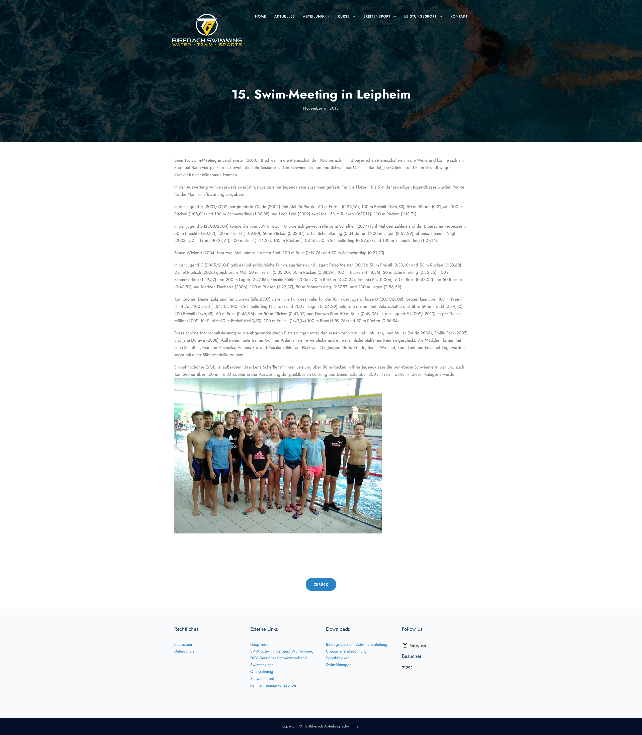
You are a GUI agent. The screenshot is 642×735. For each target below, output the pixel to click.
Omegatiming (261, 671)
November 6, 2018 (321, 108)
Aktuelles (284, 16)
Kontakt (459, 16)
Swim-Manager (338, 665)
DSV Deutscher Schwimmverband (278, 658)
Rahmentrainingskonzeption (273, 685)
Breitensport (376, 16)
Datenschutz (184, 651)
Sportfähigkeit (337, 658)
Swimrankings (261, 665)
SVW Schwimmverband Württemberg (281, 651)
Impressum (183, 644)
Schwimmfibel (262, 678)
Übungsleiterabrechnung (346, 651)
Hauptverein (260, 644)
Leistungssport (420, 16)
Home (260, 16)
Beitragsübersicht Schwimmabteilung (356, 644)
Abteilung (313, 16)
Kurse (344, 16)
